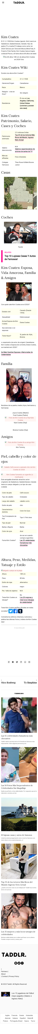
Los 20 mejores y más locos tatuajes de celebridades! (27, 599)
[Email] (29, 662)
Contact (5, 976)
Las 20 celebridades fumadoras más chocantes (27, 542)
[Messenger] (12, 662)
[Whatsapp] (25, 662)
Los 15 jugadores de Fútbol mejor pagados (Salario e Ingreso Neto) (23, 996)
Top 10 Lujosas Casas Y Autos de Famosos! (20, 257)
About (3, 974)
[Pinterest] (21, 662)
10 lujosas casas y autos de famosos (16, 835)
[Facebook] (8, 662)
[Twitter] (16, 662)
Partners (4, 971)
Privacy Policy (14, 976)
